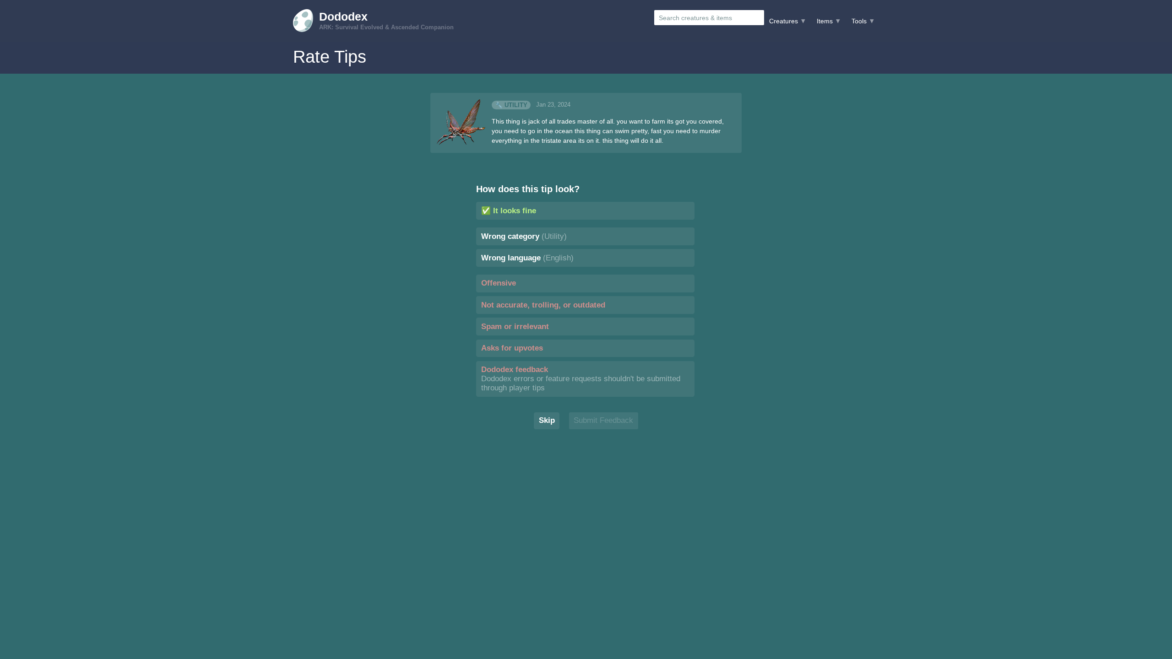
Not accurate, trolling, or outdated (543, 305)
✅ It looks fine (508, 210)
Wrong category (524, 236)
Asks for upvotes (512, 348)
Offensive (498, 283)
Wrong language (527, 258)
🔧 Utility (511, 105)
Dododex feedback (580, 378)
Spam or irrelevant (515, 326)
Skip (547, 420)
